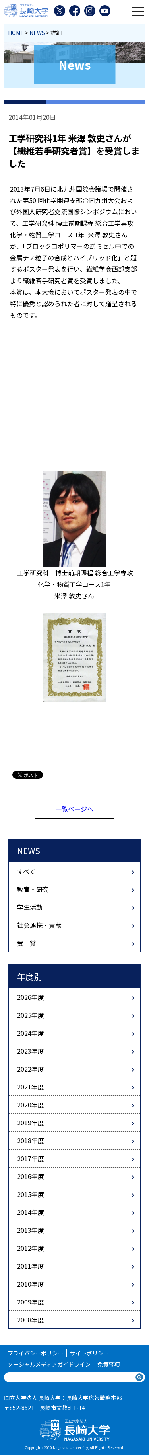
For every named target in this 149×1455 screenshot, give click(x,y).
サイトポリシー (89, 1353)
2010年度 (30, 1284)
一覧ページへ (74, 809)
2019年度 (30, 1122)
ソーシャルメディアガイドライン (49, 1364)
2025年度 (30, 1015)
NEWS (37, 33)
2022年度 (30, 1069)
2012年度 (30, 1248)
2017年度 (30, 1158)
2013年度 (30, 1230)
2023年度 (30, 1051)
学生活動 (30, 907)
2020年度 (30, 1104)
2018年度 (30, 1140)
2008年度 (30, 1319)
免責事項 (108, 1364)
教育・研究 (33, 889)
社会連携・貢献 (39, 925)
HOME (16, 33)
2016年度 (30, 1176)
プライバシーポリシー (35, 1353)
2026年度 (30, 997)
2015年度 (30, 1194)
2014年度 (30, 1212)
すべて (26, 871)
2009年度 (30, 1301)
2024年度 (30, 1033)
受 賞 (26, 943)
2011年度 (30, 1266)
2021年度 (30, 1086)
